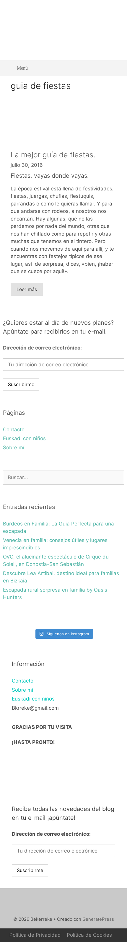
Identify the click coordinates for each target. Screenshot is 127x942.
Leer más (27, 289)
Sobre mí (13, 447)
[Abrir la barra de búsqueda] (115, 68)
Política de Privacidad (35, 935)
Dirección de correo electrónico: (42, 348)
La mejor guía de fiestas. (53, 154)
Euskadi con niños (24, 438)
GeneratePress (98, 919)
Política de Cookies (89, 935)
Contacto (14, 429)
